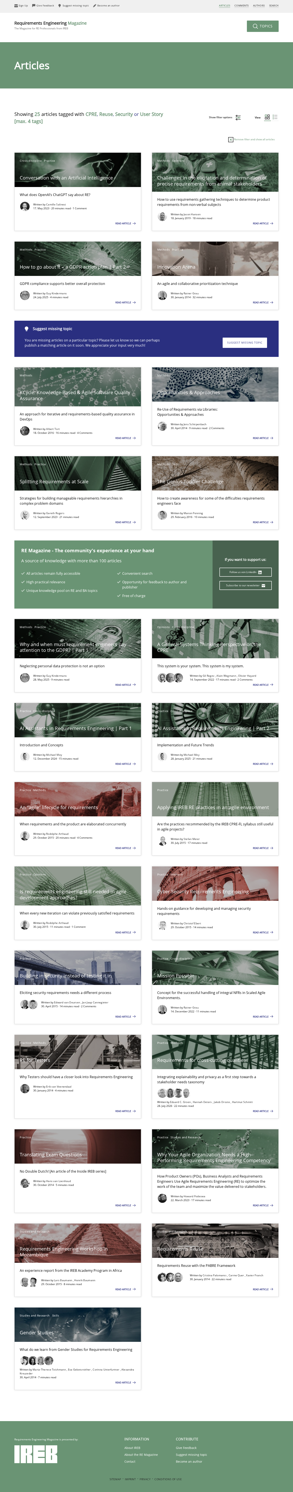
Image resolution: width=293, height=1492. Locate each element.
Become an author (189, 1461)
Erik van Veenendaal (59, 1086)
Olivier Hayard (247, 676)
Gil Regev (209, 676)
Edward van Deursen (67, 1002)
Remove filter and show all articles (254, 139)
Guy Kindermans (56, 293)
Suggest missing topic (245, 342)
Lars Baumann (63, 1280)
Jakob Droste (222, 1102)
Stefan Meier (192, 839)
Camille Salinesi (56, 204)
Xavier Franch (254, 1275)
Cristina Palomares (215, 1275)
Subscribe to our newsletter (243, 585)
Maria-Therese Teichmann (49, 1369)
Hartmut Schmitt (242, 1102)
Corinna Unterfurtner (106, 1369)
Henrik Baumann (84, 1280)
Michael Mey (54, 755)
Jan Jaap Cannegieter (95, 1002)
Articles (224, 5)
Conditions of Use (168, 1479)
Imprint (130, 1479)
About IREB (132, 1448)
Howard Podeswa (194, 1196)
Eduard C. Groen (181, 1102)
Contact (129, 1461)
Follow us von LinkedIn (243, 572)
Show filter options (221, 117)
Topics (266, 26)
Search (274, 5)
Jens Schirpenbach (195, 424)
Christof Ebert (192, 923)
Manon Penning (193, 513)
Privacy (145, 1479)
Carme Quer (237, 1275)
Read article (123, 223)
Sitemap (115, 1479)
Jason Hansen (192, 214)
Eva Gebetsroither (79, 1369)
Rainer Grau (191, 293)
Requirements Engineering (50, 25)
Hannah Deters (203, 1102)
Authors (259, 5)
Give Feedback (186, 1448)
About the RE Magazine (141, 1455)
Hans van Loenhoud (58, 1181)
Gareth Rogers (55, 513)
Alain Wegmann (226, 676)
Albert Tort (53, 429)
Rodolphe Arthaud (57, 834)
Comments (241, 5)
